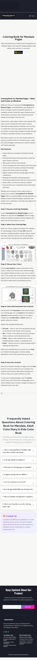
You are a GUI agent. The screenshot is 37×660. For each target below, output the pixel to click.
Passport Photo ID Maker (26, 639)
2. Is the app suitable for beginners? (13, 460)
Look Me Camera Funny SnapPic (9, 645)
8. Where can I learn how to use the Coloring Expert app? (16, 505)
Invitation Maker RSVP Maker (9, 639)
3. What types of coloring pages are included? (16, 467)
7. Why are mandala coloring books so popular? (17, 496)
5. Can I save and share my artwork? (14, 482)
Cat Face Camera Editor (9, 637)
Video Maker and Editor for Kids (25, 643)
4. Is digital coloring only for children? (14, 474)
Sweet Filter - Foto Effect (26, 641)
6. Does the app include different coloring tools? (17, 489)
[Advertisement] (18, 74)
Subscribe (28, 607)
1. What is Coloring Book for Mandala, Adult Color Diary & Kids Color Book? (16, 451)
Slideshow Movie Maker (25, 637)
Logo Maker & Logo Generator (8, 642)
